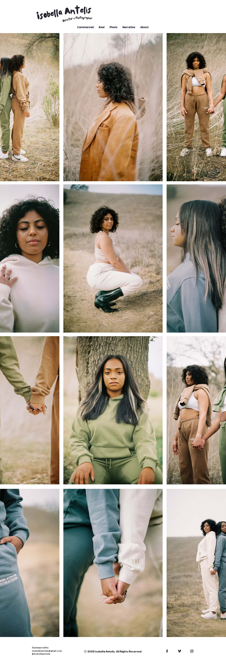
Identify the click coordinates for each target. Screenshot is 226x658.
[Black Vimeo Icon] (179, 651)
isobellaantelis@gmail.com (47, 650)
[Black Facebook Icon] (167, 651)
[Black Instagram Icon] (192, 651)
